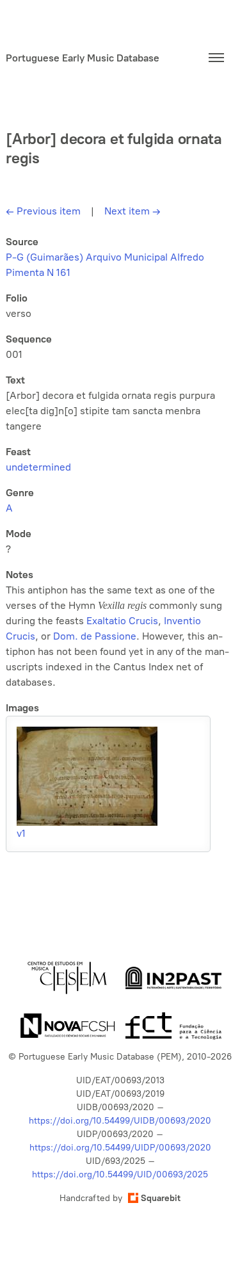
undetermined (38, 467)
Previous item (43, 211)
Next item (132, 211)
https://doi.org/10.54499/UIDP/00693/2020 (120, 1147)
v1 (21, 833)
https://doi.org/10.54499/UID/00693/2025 (120, 1174)
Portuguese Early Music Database (82, 58)
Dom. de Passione (94, 636)
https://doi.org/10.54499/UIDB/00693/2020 (120, 1120)
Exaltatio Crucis (122, 621)
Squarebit (160, 1198)
